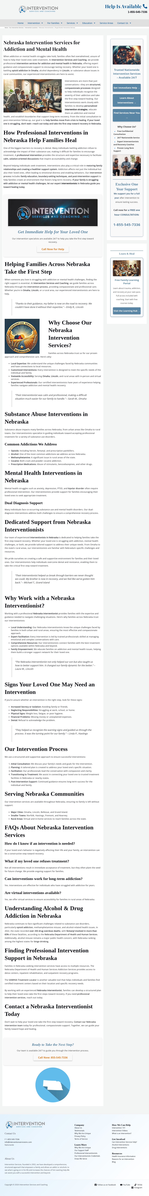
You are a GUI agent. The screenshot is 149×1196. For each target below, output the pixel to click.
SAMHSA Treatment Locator (23, 979)
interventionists (69, 183)
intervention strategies (76, 109)
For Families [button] (53, 23)
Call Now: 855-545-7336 (53, 1057)
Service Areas (106, 23)
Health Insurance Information (123, 1156)
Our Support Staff (81, 1150)
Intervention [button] (34, 23)
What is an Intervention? (121, 1133)
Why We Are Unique (82, 1133)
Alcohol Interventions (120, 1145)
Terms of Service (81, 1139)
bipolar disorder (76, 488)
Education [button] (87, 23)
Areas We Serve (80, 1159)
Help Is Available (123, 6)
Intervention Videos (120, 1130)
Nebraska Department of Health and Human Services (71, 934)
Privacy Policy (80, 1136)
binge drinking (41, 941)
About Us (78, 1128)
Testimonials (79, 1130)
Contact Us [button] (122, 23)
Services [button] (71, 23)
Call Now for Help (53, 249)
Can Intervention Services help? (124, 1142)
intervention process (37, 286)
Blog (114, 1162)
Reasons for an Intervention (123, 1159)
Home (21, 23)
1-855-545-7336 (137, 11)
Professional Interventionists (85, 1153)
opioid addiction (25, 927)
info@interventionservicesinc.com (18, 1142)
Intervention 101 (118, 1128)
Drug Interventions (119, 1147)
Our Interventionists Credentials (87, 1156)
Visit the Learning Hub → (127, 310)
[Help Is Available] (145, 6)
